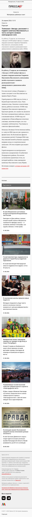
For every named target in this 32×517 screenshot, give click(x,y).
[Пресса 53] (16, 6)
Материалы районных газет (16, 14)
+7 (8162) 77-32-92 (19, 470)
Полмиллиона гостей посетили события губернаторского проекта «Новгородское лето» (15, 386)
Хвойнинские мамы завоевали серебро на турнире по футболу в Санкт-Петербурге (15, 341)
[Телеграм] (9, 498)
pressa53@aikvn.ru (6, 474)
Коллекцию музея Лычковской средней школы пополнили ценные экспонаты (15, 431)
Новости (16, 12)
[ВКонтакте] (4, 498)
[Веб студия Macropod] (16, 504)
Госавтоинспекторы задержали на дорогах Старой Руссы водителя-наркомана (15, 258)
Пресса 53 (18, 480)
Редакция (4, 514)
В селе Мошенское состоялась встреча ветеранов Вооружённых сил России (15, 213)
